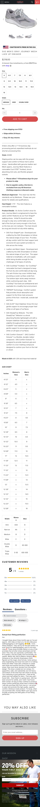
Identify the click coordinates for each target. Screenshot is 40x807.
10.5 (20, 81)
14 (26, 87)
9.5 (9, 81)
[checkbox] (7, 625)
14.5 (32, 87)
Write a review (25, 601)
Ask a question (14, 601)
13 (15, 87)
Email (3, 776)
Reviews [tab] (8, 609)
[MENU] (1, 2)
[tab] (21, 609)
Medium (6, 102)
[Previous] (3, 19)
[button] (20, 577)
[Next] (36, 19)
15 (4, 92)
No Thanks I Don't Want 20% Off (20, 790)
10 (15, 81)
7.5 (20, 75)
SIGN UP (20, 785)
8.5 (30, 75)
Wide (14, 102)
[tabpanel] (20, 656)
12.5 (9, 87)
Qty (3, 108)
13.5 (20, 87)
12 (4, 87)
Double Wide (23, 102)
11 (26, 81)
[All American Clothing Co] (20, 2)
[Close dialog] (38, 761)
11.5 (31, 81)
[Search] (32, 2)
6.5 (9, 75)
